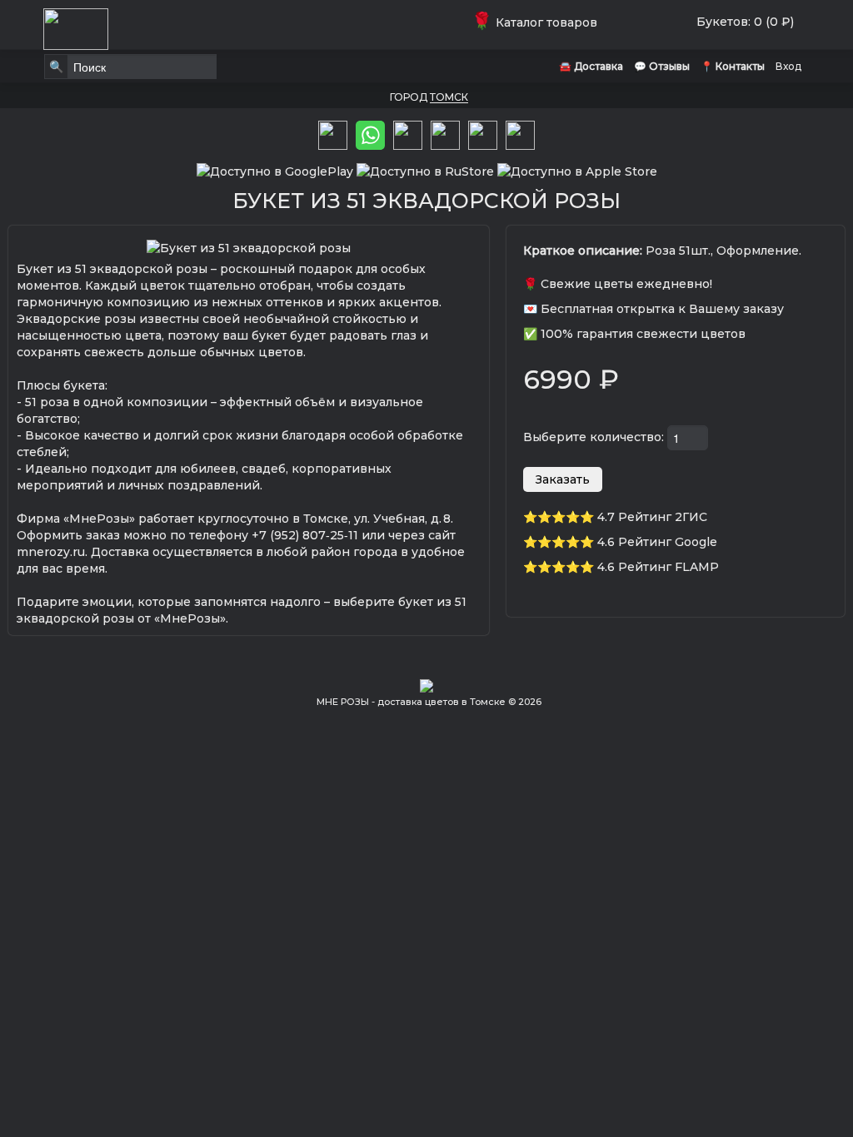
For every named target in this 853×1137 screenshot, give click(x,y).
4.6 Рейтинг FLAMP (658, 566)
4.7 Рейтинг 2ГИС (652, 516)
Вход (788, 66)
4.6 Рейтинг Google (657, 541)
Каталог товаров (537, 22)
